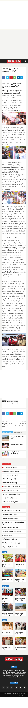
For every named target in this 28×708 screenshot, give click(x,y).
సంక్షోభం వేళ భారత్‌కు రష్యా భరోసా (10, 502)
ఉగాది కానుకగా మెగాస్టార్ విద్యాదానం (10, 475)
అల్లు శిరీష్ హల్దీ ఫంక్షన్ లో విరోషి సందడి (7, 648)
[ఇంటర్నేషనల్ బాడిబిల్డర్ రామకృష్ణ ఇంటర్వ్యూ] (20, 573)
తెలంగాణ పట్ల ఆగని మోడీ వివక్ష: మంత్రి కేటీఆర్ (7, 425)
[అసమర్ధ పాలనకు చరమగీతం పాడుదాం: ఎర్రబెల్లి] (5, 453)
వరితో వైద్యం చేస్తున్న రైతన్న (6, 565)
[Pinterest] (11, 77)
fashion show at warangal (19, 565)
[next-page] (5, 459)
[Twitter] (7, 77)
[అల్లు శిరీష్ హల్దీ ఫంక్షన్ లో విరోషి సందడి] (7, 641)
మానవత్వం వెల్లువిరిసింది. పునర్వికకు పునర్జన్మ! (20, 599)
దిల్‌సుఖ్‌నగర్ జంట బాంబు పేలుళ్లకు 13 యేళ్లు (7, 614)
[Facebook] (3, 77)
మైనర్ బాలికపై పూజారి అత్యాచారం (10, 467)
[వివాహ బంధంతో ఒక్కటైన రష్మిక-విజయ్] (20, 641)
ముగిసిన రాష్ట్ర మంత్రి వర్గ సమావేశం (9, 514)
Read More (16, 677)
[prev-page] (3, 459)
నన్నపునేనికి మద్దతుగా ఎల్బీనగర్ (17, 444)
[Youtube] (24, 687)
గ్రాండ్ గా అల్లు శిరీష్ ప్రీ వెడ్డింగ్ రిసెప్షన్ (19, 633)
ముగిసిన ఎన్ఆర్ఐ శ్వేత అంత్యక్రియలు (10, 479)
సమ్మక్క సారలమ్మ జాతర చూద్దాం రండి (7, 580)
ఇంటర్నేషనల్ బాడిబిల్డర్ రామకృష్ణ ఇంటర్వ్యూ (19, 580)
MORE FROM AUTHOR (19, 432)
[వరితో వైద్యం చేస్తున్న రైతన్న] (7, 558)
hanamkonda (6, 403)
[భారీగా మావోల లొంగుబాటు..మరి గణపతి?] (7, 592)
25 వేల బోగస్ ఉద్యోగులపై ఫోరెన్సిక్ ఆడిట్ (11, 494)
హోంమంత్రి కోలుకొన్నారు (7, 535)
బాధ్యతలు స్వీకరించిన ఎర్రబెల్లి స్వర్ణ (10, 482)
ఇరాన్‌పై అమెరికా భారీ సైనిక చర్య (9, 498)
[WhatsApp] (14, 77)
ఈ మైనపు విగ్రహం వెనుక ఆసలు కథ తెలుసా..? (11, 510)
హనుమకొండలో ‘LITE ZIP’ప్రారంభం (11, 471)
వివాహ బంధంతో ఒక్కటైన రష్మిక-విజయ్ (20, 648)
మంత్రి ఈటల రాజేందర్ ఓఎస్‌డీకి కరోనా (10, 527)
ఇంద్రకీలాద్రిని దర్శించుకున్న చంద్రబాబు (20, 424)
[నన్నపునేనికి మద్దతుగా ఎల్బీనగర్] (5, 445)
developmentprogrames (12, 401)
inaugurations (13, 403)
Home (3, 65)
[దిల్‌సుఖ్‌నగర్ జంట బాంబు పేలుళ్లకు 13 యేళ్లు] (7, 607)
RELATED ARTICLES (7, 432)
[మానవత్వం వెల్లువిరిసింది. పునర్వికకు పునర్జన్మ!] (20, 592)
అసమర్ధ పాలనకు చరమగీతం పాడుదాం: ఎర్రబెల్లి (16, 453)
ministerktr (20, 403)
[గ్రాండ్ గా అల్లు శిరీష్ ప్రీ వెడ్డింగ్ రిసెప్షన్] (20, 626)
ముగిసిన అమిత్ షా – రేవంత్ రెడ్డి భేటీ (10, 490)
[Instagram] (7, 687)
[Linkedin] (18, 77)
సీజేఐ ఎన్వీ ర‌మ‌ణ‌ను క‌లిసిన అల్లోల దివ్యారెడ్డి (11, 543)
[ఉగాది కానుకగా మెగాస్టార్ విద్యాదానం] (7, 626)
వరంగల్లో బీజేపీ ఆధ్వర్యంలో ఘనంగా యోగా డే (11, 531)
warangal (5, 405)
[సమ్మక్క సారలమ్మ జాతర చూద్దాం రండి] (7, 573)
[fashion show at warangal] (20, 558)
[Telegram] (21, 77)
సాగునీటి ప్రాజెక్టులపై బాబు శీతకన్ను (9, 539)
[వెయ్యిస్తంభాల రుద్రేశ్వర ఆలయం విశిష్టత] (5, 438)
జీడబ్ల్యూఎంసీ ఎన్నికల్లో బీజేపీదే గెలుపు (9, 547)
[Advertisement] (14, 15)
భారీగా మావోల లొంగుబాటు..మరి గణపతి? (12, 486)
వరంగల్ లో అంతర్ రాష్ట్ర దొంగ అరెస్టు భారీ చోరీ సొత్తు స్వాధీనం (13, 523)
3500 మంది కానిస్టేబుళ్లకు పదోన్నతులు (10, 518)
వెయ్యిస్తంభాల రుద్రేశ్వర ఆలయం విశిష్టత (17, 437)
